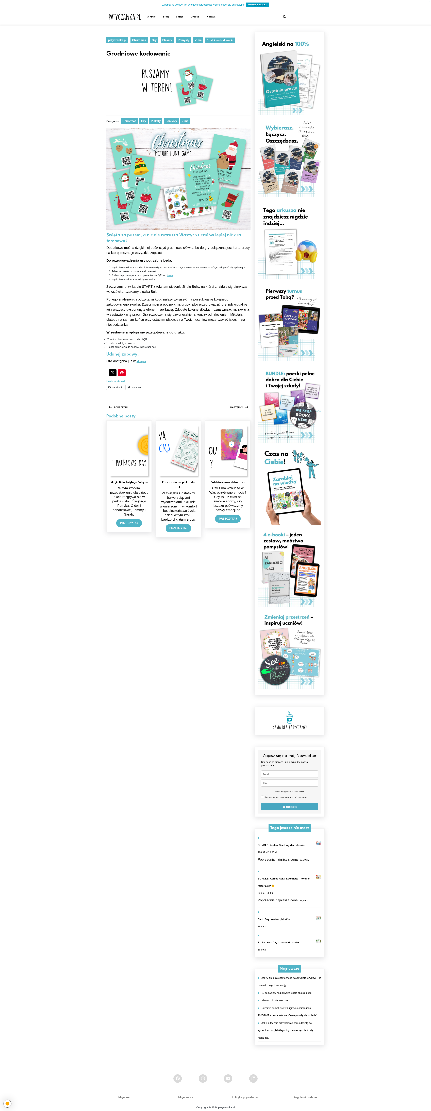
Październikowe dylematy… (228, 482)
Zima (198, 40)
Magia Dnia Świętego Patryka (129, 482)
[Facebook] (177, 1078)
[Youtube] (228, 1078)
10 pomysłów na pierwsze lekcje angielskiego (286, 992)
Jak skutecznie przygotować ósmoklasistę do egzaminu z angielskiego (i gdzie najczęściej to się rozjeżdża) (285, 1030)
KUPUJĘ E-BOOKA (257, 4)
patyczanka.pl (117, 40)
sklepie (141, 361)
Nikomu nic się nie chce (274, 1000)
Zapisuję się (290, 806)
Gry (154, 40)
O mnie (151, 16)
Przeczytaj (131, 522)
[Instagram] (203, 1078)
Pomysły (183, 40)
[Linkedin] (253, 1078)
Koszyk (211, 16)
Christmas (139, 40)
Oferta (194, 16)
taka (170, 275)
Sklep (179, 16)
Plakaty (167, 40)
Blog (166, 16)
